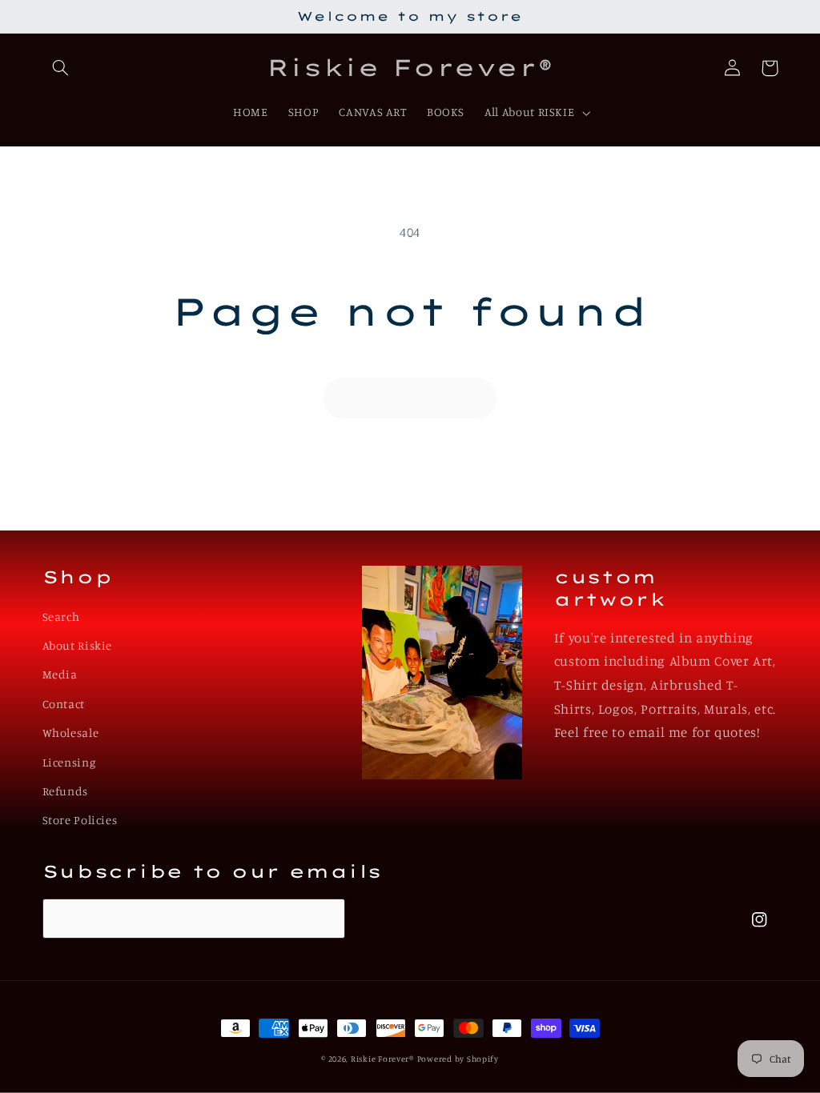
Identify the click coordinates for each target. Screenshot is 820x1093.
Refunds (65, 791)
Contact (63, 704)
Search (61, 616)
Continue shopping (410, 397)
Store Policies (80, 820)
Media (60, 674)
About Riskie (77, 645)
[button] (60, 68)
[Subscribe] (325, 918)
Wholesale (70, 732)
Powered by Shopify (458, 1058)
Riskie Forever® (382, 1058)
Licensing (69, 762)
